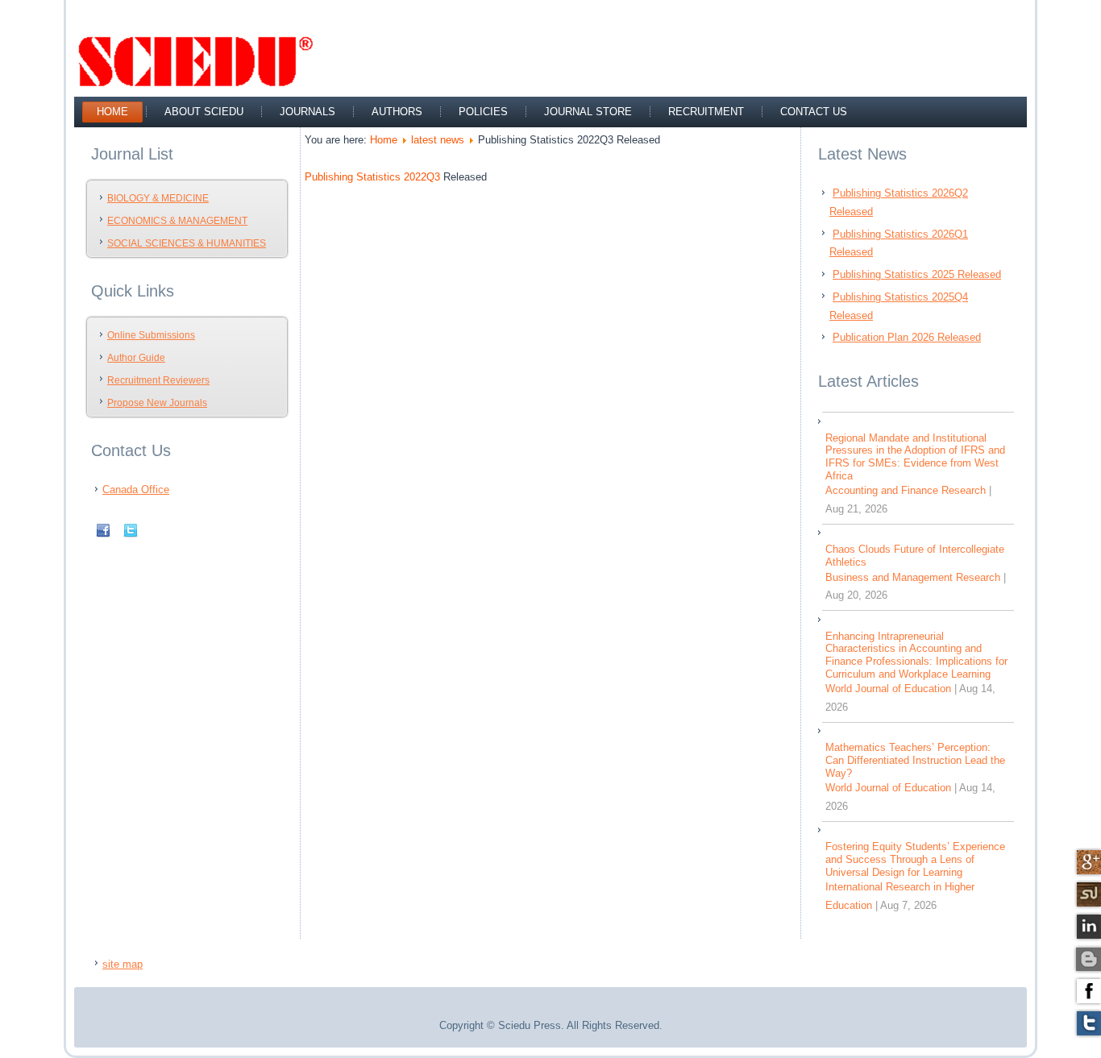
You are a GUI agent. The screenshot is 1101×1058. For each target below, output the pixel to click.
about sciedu (203, 112)
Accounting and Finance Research (905, 490)
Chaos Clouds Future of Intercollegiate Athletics (914, 555)
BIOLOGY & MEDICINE (158, 198)
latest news (437, 140)
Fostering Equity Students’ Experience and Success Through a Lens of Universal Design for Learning (915, 859)
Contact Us (813, 112)
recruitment (706, 112)
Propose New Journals (157, 403)
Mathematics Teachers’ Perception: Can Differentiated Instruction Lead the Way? (915, 759)
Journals (307, 112)
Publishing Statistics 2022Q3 (372, 177)
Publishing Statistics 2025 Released (917, 274)
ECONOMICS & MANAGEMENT (177, 220)
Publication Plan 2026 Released (907, 337)
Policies (483, 112)
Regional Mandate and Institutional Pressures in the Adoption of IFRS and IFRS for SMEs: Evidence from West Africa (915, 457)
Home (112, 112)
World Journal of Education (888, 689)
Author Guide (136, 357)
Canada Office (135, 489)
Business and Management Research (912, 577)
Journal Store (588, 112)
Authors (397, 112)
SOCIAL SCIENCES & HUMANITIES (186, 243)
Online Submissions (151, 335)
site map (122, 964)
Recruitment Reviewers (158, 380)
